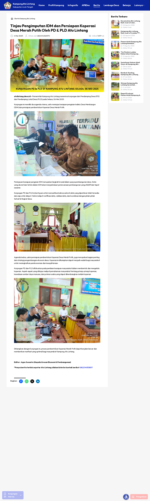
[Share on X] (32, 381)
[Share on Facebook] (21, 381)
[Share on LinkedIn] (38, 381)
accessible (126, 496)
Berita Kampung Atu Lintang (25, 18)
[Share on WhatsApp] (26, 381)
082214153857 (86, 367)
